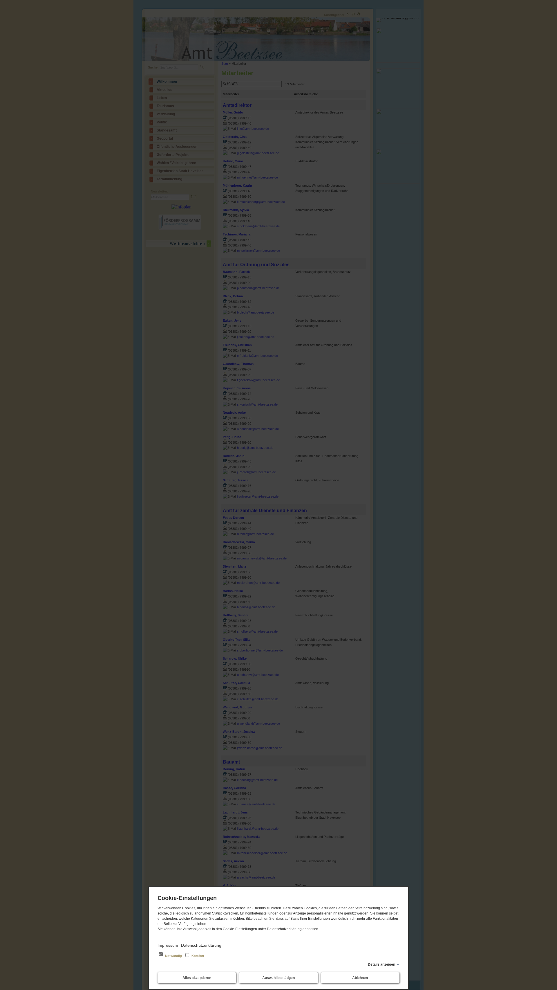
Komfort (197, 955)
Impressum (168, 945)
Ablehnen (360, 978)
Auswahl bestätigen (278, 978)
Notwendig (173, 955)
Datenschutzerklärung (201, 945)
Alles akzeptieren (196, 978)
